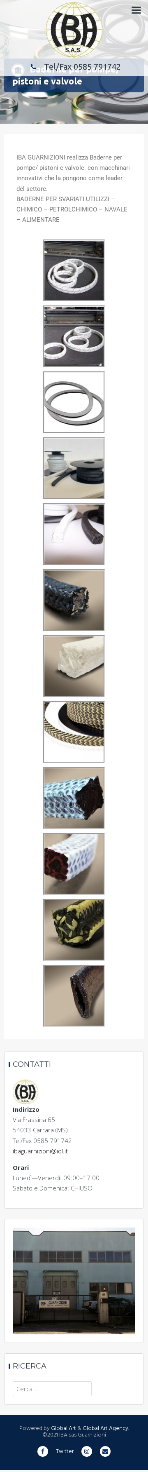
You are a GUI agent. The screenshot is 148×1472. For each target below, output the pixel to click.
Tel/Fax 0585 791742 (82, 66)
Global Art (63, 1428)
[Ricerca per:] (52, 1389)
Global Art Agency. (106, 1428)
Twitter (65, 1451)
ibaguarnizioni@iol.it (40, 1151)
